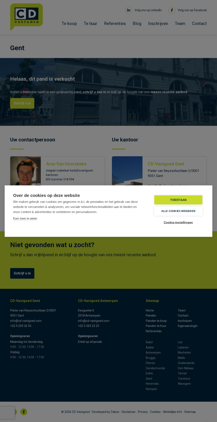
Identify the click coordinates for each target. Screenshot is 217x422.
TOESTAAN (178, 199)
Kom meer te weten (25, 218)
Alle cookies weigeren (178, 211)
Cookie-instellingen (178, 222)
